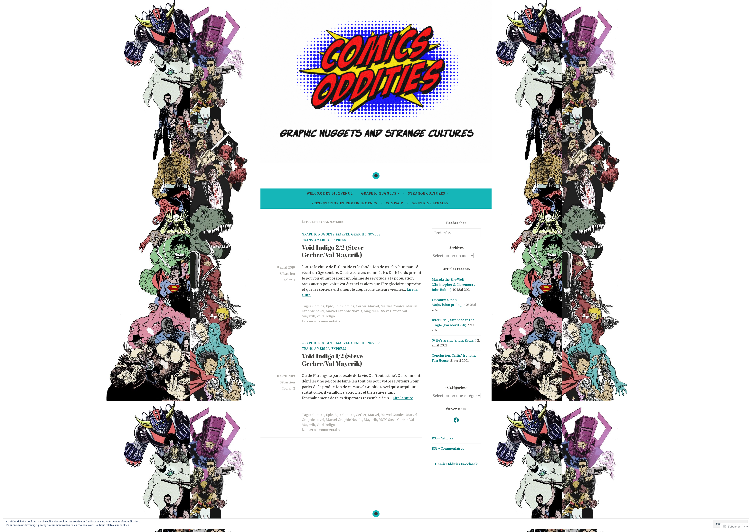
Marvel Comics (393, 306)
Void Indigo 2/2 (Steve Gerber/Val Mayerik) (333, 251)
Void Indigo (326, 316)
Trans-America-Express (324, 240)
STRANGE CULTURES (426, 193)
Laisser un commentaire (321, 321)
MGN (376, 311)
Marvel (373, 306)
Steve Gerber (391, 311)
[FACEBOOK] (376, 514)
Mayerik (370, 420)
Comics (318, 306)
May (367, 311)
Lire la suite (403, 398)
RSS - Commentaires (448, 448)
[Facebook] (376, 176)
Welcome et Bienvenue (330, 193)
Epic (329, 306)
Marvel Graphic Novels (358, 234)
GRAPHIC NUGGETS (378, 193)
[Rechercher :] (456, 233)
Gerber (361, 306)
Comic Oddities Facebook (456, 464)
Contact (394, 203)
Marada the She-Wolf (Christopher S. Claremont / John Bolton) (453, 284)
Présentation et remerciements (344, 203)
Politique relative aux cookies (112, 525)
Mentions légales (430, 203)
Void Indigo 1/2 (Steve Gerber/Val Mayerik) (332, 360)
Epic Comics (344, 306)
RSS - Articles (442, 438)
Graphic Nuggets (318, 234)
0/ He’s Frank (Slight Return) (454, 340)
